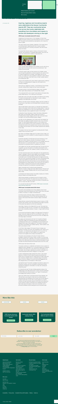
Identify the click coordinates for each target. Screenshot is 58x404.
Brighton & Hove (45, 364)
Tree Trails (31, 367)
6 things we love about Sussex (35, 362)
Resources (5, 387)
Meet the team (5, 380)
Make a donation (19, 367)
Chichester (44, 365)
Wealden (43, 372)
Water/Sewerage (6, 366)
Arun (43, 363)
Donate (49, 5)
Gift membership (19, 373)
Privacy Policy (24, 346)
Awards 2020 (6, 302)
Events (17, 364)
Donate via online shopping (21, 372)
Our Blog (4, 386)
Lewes (43, 367)
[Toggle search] (46, 14)
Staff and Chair (5, 382)
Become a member (19, 362)
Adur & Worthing (45, 362)
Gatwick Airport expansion (8, 364)
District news (32, 12)
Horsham (43, 366)
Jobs (3, 384)
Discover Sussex (25, 12)
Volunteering (18, 363)
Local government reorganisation (9, 367)
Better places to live (6, 363)
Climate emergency (6, 365)
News (4, 385)
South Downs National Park (47, 371)
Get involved (31, 10)
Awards (24, 302)
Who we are (23, 14)
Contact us (24, 5)
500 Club (17, 371)
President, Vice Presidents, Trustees (9, 383)
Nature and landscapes (7, 362)
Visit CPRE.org (41, 5)
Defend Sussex (24, 10)
